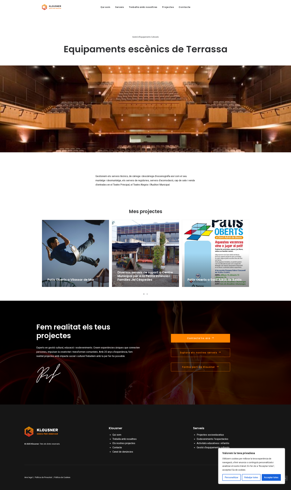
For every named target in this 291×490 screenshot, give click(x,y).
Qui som (105, 7)
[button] (75, 253)
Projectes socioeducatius (210, 434)
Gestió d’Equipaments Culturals (145, 37)
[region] (251, 466)
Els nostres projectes (123, 443)
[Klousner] (52, 7)
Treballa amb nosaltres (143, 7)
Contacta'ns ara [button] (198, 338)
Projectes (168, 7)
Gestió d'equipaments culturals (213, 447)
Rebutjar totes (251, 477)
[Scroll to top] (285, 478)
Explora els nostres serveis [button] (198, 352)
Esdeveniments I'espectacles (212, 439)
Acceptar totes (271, 477)
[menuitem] (105, 7)
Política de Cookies (62, 477)
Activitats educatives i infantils (213, 443)
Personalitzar (231, 477)
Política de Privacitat (43, 477)
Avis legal (28, 477)
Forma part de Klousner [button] (198, 367)
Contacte (185, 7)
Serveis (119, 7)
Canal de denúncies (122, 451)
